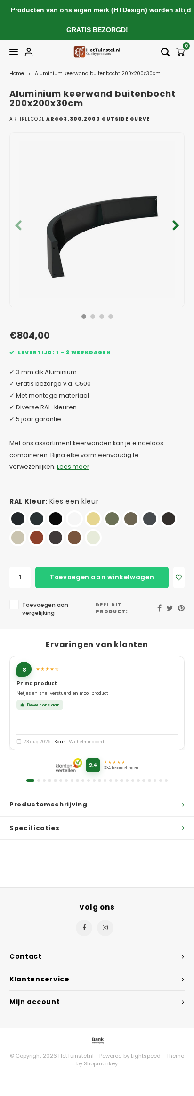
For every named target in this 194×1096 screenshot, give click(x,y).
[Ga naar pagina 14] (105, 780)
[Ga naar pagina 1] (30, 780)
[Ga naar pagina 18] (127, 780)
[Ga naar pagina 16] (116, 780)
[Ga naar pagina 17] (121, 780)
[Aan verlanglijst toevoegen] (179, 577)
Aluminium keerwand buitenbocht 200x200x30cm (98, 73)
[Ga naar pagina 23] (155, 780)
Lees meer (73, 467)
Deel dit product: (112, 608)
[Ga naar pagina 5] (55, 780)
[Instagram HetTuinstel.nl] (105, 928)
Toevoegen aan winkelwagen (102, 577)
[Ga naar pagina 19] (132, 780)
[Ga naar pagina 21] (143, 780)
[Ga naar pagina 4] (49, 780)
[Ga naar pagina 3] (44, 780)
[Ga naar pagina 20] (138, 780)
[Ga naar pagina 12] (94, 780)
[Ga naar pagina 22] (149, 780)
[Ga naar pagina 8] (72, 780)
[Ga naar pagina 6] (60, 780)
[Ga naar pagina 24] (160, 780)
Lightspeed (146, 1056)
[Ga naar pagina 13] (99, 780)
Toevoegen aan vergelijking (45, 609)
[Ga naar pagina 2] (38, 780)
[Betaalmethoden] (97, 1040)
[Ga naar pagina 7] (66, 780)
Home (16, 73)
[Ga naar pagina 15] (110, 780)
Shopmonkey (101, 1063)
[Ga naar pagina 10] (82, 780)
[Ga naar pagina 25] (166, 780)
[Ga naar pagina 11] (88, 780)
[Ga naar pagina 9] (77, 780)
